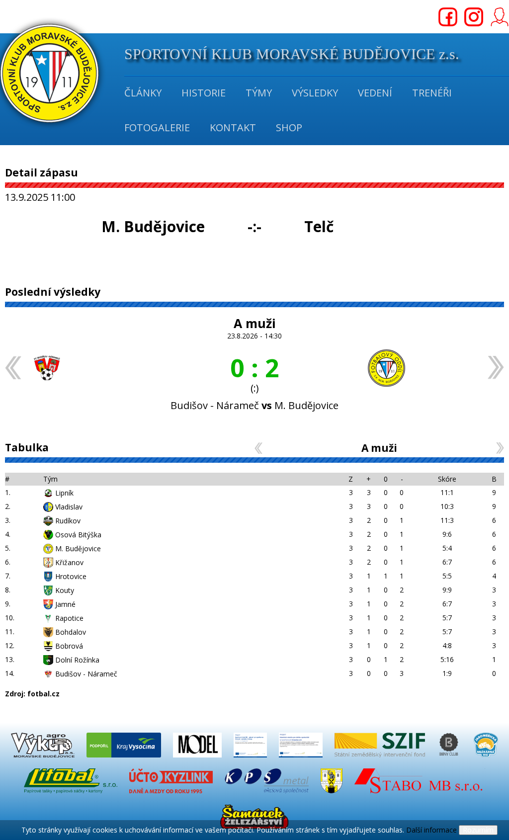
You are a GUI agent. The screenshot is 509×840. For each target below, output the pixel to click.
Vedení (375, 92)
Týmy (259, 92)
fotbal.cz (43, 693)
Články (143, 92)
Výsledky (315, 92)
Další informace (431, 830)
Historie (203, 92)
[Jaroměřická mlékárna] (486, 759)
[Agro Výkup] (44, 759)
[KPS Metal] (268, 795)
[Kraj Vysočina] (125, 759)
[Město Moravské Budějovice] (332, 795)
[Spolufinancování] (251, 759)
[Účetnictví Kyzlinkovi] (172, 795)
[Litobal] (71, 795)
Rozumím (478, 830)
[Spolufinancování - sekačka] (302, 759)
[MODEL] (198, 759)
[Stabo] (420, 795)
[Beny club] (450, 759)
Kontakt (233, 127)
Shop (289, 127)
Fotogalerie (157, 127)
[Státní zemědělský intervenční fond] (381, 759)
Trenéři (432, 92)
